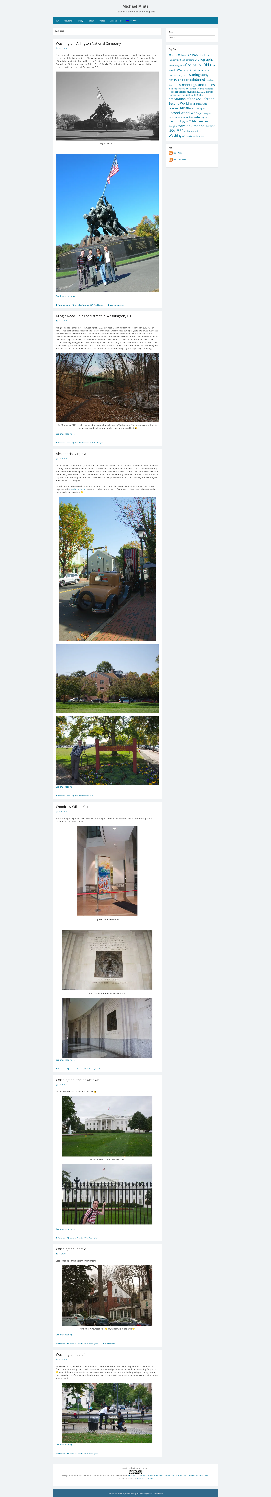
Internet (199, 79)
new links (199, 88)
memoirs (173, 88)
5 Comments (110, 1343)
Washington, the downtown (77, 1079)
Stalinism (191, 117)
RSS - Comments (180, 159)
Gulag (185, 70)
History (80, 21)
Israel (208, 80)
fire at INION (197, 65)
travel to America (82, 305)
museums (190, 88)
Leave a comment (117, 305)
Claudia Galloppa (77, 489)
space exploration (177, 117)
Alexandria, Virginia (71, 453)
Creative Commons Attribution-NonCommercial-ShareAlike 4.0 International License (168, 1475)
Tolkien (91, 21)
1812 (188, 55)
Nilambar (159, 1493)
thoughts (173, 126)
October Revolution (187, 91)
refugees (174, 108)
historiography (197, 75)
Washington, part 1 (71, 1354)
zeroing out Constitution (196, 136)
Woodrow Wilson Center (75, 806)
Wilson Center (104, 1069)
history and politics (181, 79)
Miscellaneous (116, 21)
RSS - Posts (177, 153)
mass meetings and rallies (193, 84)
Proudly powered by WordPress (121, 1493)
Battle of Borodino (185, 60)
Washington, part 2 (71, 1248)
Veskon (187, 131)
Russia (185, 108)
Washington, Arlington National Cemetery (88, 43)
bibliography (204, 59)
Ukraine (210, 126)
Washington (98, 305)
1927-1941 (199, 55)
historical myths (177, 75)
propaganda (201, 103)
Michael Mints (136, 6)
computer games (177, 65)
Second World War (183, 113)
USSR (179, 130)
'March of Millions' (177, 55)
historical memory (199, 70)
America (61, 305)
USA (91, 305)
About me (68, 21)
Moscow (181, 88)
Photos (102, 21)
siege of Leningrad (204, 113)
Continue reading (65, 296)
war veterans (197, 131)
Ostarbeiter (201, 92)
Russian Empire (197, 108)
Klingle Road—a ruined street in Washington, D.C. (94, 316)
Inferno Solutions (145, 1478)
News (57, 21)
